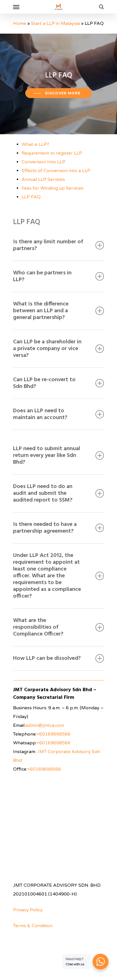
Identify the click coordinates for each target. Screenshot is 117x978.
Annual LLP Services (43, 179)
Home (19, 23)
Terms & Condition (33, 926)
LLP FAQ (31, 197)
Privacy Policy (28, 910)
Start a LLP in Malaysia (55, 23)
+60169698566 (53, 734)
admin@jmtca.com (44, 725)
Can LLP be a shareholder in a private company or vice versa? (47, 348)
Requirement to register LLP (52, 153)
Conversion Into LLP (43, 162)
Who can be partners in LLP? (42, 276)
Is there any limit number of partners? (48, 245)
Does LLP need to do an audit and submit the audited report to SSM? (42, 493)
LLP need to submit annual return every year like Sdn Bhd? (46, 455)
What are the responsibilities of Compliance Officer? (38, 627)
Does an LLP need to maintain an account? (40, 414)
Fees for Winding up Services (52, 188)
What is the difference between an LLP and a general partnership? (40, 311)
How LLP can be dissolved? (47, 658)
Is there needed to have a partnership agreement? (45, 528)
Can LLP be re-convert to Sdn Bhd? (44, 383)
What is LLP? (35, 144)
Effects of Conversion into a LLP (56, 171)
